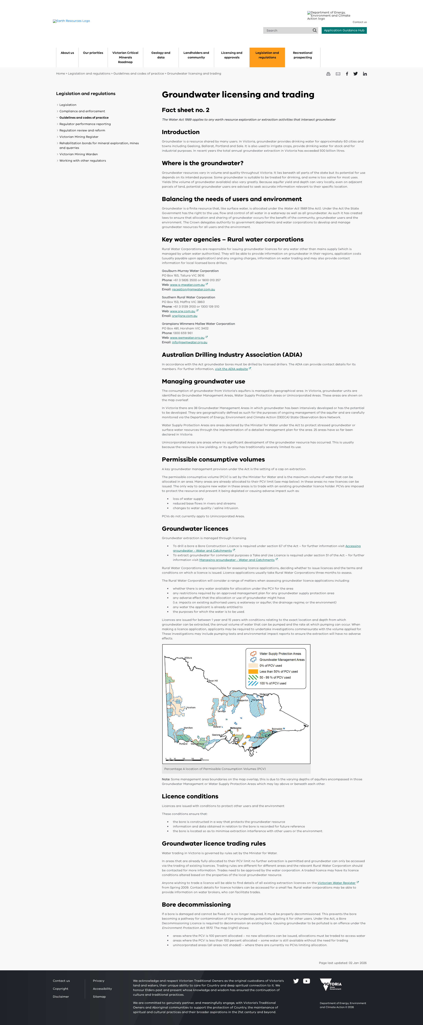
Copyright (60, 989)
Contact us (360, 22)
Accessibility (102, 989)
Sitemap (99, 997)
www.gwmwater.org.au (187, 338)
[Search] (315, 30)
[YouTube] (306, 981)
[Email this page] (338, 73)
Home (60, 73)
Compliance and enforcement (82, 111)
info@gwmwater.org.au (189, 342)
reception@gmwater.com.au (193, 289)
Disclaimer (61, 997)
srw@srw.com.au (184, 316)
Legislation (67, 105)
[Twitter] (296, 980)
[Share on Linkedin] (365, 73)
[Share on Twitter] (356, 73)
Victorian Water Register (337, 883)
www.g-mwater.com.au (187, 285)
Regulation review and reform (82, 130)
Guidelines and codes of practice (138, 73)
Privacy (98, 981)
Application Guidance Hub (344, 30)
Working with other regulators (82, 161)
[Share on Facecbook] (347, 73)
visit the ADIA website (231, 369)
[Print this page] (328, 73)
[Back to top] (406, 915)
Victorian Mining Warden (78, 154)
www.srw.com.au (182, 311)
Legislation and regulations (89, 73)
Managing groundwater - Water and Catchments (237, 560)
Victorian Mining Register (78, 137)
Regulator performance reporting (85, 124)
